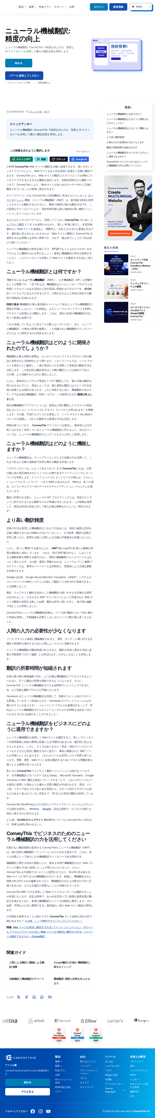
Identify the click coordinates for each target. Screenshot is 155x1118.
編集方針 (134, 1091)
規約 (132, 1066)
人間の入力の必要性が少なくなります (125, 142)
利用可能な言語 (63, 1087)
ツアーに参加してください (24, 75)
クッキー (134, 1079)
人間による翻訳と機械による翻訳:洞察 (26, 965)
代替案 (108, 1079)
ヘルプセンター (112, 1066)
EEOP (132, 1075)
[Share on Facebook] (26, 997)
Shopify (46, 808)
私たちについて (88, 1061)
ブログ (46, 111)
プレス (83, 1078)
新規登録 (118, 6)
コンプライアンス (139, 1070)
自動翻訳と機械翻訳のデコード (26, 978)
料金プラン (45, 6)
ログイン (99, 6)
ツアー (58, 1091)
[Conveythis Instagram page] (40, 1111)
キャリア (84, 1082)
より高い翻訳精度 (115, 137)
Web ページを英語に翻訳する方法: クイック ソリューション (47, 927)
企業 (71, 6)
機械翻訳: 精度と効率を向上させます (72, 981)
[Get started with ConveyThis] (128, 208)
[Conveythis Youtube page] (48, 1111)
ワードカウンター (114, 1084)
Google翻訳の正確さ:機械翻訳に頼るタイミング (72, 965)
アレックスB (35, 111)
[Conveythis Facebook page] (33, 1111)
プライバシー (136, 1061)
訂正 (132, 1096)
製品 (21, 6)
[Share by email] (50, 997)
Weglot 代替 (111, 1075)
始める (18, 63)
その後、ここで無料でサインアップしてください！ (53, 920)
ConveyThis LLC (141, 1111)
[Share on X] (18, 997)
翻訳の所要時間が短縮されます (122, 147)
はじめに (109, 1061)
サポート (59, 6)
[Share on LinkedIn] (34, 997)
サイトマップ (86, 1087)
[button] (140, 6)
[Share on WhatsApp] (42, 997)
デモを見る (27, 1091)
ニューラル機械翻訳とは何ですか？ (124, 114)
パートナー (85, 1066)
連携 (31, 6)
